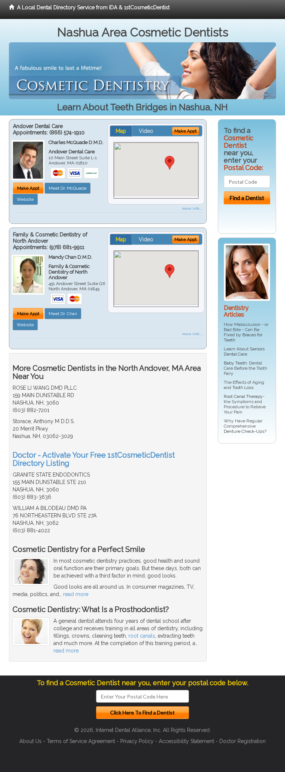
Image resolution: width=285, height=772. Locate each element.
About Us (30, 741)
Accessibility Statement (186, 741)
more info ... (192, 208)
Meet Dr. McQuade (67, 188)
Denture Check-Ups (244, 431)
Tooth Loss (242, 387)
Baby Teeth (235, 363)
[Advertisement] (251, 562)
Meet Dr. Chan (63, 313)
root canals (141, 636)
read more (75, 594)
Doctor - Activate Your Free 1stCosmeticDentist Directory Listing (94, 459)
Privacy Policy (137, 741)
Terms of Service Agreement (81, 741)
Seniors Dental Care (244, 351)
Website (25, 199)
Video (146, 131)
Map (121, 131)
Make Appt (28, 188)
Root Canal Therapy (243, 396)
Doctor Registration (242, 741)
